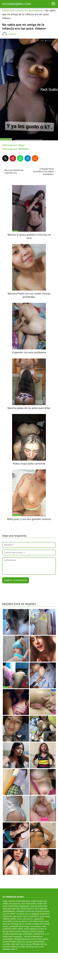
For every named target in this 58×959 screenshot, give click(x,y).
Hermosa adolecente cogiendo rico (13, 171)
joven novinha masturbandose (16, 901)
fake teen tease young (21, 944)
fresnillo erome (42, 911)
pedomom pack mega (19, 926)
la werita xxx (22, 913)
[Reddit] (35, 158)
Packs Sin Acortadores (30, 10)
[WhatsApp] (20, 158)
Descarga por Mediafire (15, 148)
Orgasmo (12, 34)
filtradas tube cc (10, 949)
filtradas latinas (39, 944)
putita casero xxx (39, 901)
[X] (5, 158)
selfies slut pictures (11, 903)
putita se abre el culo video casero (28, 921)
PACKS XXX (8, 10)
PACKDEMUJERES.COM (16, 4)
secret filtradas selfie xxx (14, 941)
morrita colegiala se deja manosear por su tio (23, 946)
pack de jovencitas (38, 906)
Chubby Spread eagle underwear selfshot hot (23, 934)
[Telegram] (27, 158)
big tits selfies (9, 913)
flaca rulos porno (25, 918)
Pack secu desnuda (11, 908)
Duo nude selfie (28, 903)
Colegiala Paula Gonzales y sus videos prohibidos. (43, 171)
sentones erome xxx (25, 911)
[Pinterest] (13, 158)
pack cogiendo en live (34, 929)
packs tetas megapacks (18, 906)
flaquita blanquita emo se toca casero (31, 939)
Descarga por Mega (13, 145)
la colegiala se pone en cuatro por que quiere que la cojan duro (26, 914)
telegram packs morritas (33, 931)
